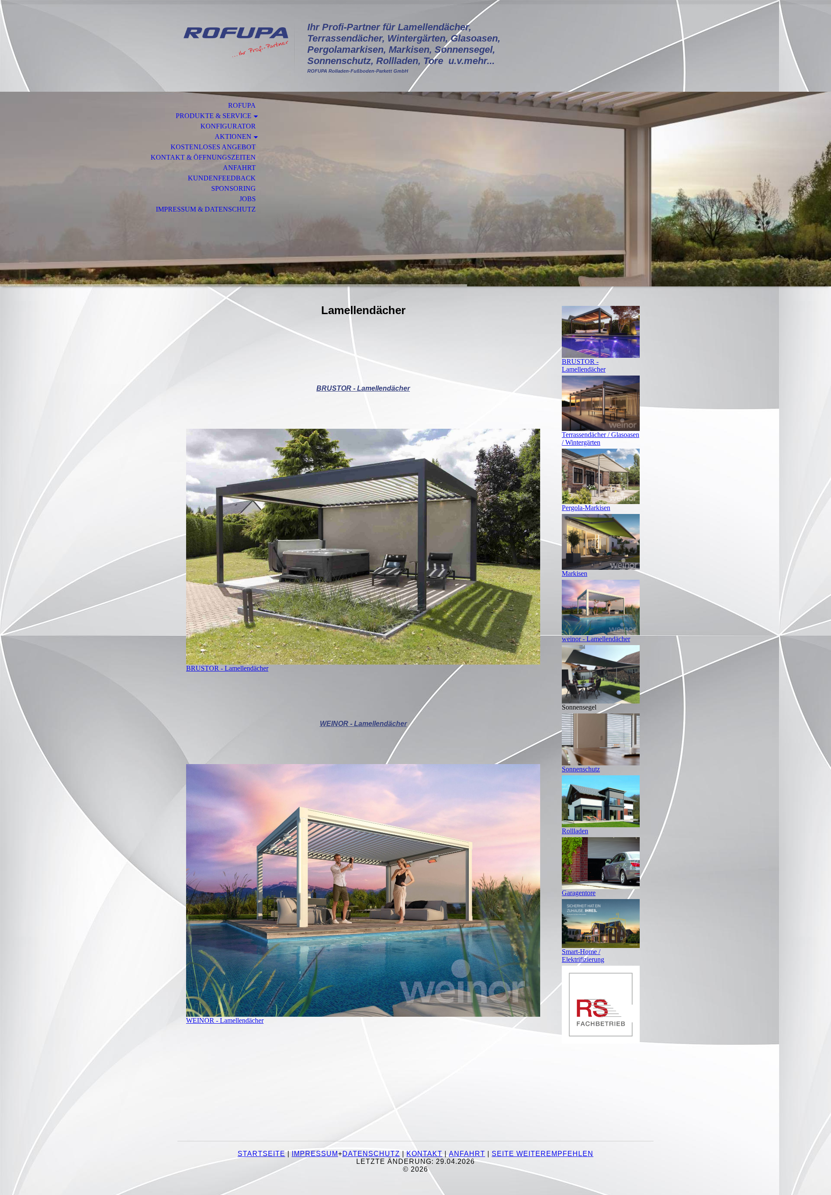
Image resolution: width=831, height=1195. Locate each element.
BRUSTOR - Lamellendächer (363, 388)
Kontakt (424, 1153)
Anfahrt (239, 167)
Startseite (261, 1153)
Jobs (247, 198)
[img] (235, 42)
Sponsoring (233, 188)
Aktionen (233, 136)
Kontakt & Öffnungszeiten (203, 157)
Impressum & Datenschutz (206, 209)
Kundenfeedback (222, 178)
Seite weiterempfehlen (542, 1153)
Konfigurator (228, 126)
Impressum (315, 1153)
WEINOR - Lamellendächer (363, 723)
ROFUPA (242, 105)
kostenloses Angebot (213, 147)
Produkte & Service (213, 115)
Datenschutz (371, 1153)
